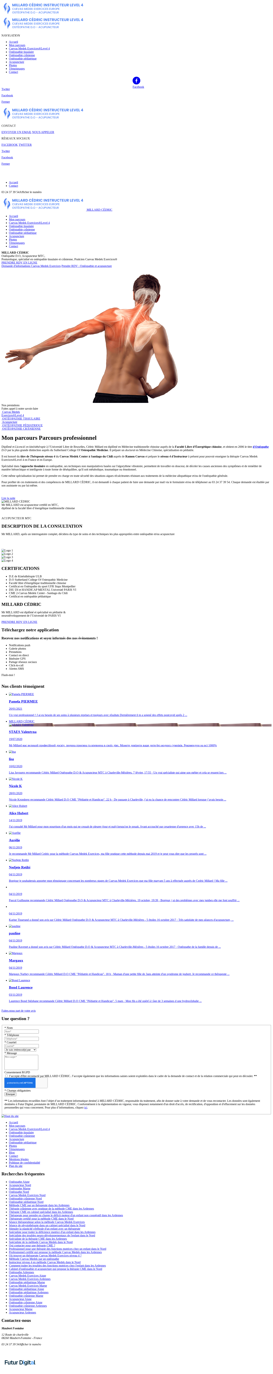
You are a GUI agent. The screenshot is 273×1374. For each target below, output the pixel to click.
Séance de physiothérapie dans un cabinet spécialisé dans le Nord (47, 1225)
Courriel (10, 1042)
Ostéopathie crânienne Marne (26, 1295)
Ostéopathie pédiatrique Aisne (26, 1289)
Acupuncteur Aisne (20, 1299)
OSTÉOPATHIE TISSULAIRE (21, 418)
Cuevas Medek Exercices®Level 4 (29, 48)
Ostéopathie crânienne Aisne (25, 1302)
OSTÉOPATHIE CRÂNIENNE (21, 428)
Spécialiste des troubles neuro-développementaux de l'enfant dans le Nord (52, 1235)
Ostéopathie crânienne (22, 55)
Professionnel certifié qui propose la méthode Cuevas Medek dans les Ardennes (55, 1252)
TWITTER (25, 144)
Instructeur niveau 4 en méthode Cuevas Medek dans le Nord (45, 1262)
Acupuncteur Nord (20, 1185)
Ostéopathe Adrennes (21, 1272)
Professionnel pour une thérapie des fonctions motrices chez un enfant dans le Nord (57, 1248)
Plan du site (15, 1166)
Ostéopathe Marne (19, 1188)
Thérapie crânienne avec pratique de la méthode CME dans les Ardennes (51, 1208)
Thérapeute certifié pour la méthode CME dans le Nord (41, 1218)
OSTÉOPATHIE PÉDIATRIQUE (22, 425)
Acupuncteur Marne (20, 1309)
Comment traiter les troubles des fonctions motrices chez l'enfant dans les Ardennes (57, 1265)
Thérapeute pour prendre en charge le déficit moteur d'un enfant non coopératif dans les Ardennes (66, 1215)
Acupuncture (16, 61)
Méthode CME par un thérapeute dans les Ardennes (39, 1205)
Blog (12, 1152)
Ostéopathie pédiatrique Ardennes (28, 1292)
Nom (8, 1027)
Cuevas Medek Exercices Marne (28, 1285)
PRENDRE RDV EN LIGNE (19, 262)
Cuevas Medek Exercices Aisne (27, 1275)
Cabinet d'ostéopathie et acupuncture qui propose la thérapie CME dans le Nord (55, 1268)
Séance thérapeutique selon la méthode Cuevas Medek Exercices (47, 1222)
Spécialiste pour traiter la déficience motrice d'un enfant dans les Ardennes (52, 1232)
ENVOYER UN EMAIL (16, 132)
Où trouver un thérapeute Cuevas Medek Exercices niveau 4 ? (45, 1255)
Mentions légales (19, 1159)
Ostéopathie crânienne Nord (25, 1198)
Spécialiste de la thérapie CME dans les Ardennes (38, 1238)
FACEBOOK (9, 144)
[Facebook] (136, 81)
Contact (13, 72)
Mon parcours (17, 45)
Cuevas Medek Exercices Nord (27, 1195)
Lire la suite (8, 498)
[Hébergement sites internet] (20, 1369)
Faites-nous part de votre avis (18, 1010)
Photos (13, 65)
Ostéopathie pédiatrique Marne (27, 1282)
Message (10, 1053)
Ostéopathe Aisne (19, 1181)
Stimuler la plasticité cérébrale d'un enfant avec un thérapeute (44, 1228)
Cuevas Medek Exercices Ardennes (30, 1279)
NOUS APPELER (43, 132)
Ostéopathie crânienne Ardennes (28, 1305)
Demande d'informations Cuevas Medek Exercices (31, 266)
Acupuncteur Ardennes (22, 1312)
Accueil (13, 41)
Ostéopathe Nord (19, 1191)
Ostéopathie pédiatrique (23, 58)
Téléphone (11, 1035)
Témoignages (17, 68)
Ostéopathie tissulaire (21, 51)
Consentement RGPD (17, 1072)
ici (85, 1107)
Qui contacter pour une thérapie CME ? (32, 1245)
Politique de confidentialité (24, 1162)
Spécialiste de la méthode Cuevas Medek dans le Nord (41, 1242)
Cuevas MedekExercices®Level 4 (12, 413)
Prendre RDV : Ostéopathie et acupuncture (86, 266)
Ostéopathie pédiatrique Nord (26, 1201)
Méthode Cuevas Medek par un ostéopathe (34, 1258)
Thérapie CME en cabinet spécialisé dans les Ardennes (41, 1212)
